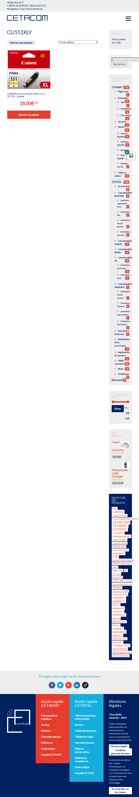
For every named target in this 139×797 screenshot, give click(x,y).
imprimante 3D (120, 594)
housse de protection (123, 584)
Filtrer (117, 408)
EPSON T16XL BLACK (122, 563)
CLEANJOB (118, 533)
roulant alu (118, 642)
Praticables (123, 98)
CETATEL (116, 182)
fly (126, 570)
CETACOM (121, 522)
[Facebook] (52, 685)
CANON (118, 512)
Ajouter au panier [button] (28, 114)
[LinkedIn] (77, 685)
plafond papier (119, 622)
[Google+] (69, 685)
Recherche (119, 64)
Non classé (117, 380)
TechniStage (126, 115)
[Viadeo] (85, 685)
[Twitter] (60, 685)
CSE (115, 556)
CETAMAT (117, 87)
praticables (119, 631)
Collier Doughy (120, 540)
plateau (116, 625)
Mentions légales (119, 746)
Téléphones (123, 374)
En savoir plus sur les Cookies (120, 791)
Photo (120, 369)
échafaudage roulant (122, 652)
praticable (118, 628)
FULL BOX (117, 577)
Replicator (117, 635)
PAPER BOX (119, 614)
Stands (121, 127)
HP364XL (117, 587)
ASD (122, 102)
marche (116, 605)
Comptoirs (125, 150)
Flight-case (123, 91)
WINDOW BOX (120, 648)
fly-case (116, 574)
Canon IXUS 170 (120, 515)
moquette (118, 608)
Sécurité (122, 122)
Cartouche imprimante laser (123, 203)
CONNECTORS (119, 546)
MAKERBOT (119, 598)
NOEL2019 (118, 611)
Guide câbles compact (123, 581)
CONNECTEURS (120, 543)
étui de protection (121, 656)
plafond (116, 618)
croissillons (119, 553)
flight (115, 567)
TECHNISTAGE (121, 645)
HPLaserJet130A (120, 591)
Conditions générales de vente (120, 752)
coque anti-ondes (120, 550)
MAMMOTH (126, 109)
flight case (117, 570)
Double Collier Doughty (123, 560)
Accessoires (124, 186)
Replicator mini (120, 639)
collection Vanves (121, 536)
